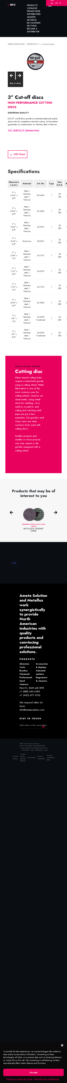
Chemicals (25, 673)
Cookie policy (15, 756)
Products (32, 5)
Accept (33, 1072)
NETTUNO (32, 25)
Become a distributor (33, 30)
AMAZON (31, 17)
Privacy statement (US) (50, 756)
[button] (62, 1045)
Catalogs (32, 8)
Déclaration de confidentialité (46, 1079)
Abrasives (24, 662)
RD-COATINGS (33, 22)
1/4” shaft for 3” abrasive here (23, 129)
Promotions (33, 11)
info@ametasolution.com (32, 708)
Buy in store (15, 82)
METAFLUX (31, 20)
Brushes (24, 669)
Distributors (33, 14)
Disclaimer (32, 756)
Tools (22, 666)
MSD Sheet (18, 153)
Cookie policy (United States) (23, 756)
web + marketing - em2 (38, 749)
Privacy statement (41, 756)
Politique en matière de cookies (19, 1079)
